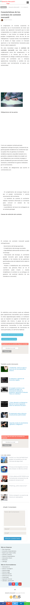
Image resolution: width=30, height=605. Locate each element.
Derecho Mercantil (10, 593)
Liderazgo (4, 561)
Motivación (4, 559)
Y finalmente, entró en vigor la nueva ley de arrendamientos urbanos (17, 369)
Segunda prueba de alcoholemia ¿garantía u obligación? (18, 423)
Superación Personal (7, 579)
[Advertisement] (15, 78)
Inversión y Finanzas (7, 554)
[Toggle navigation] (27, 2)
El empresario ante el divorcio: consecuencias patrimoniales (18, 414)
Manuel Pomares (8, 19)
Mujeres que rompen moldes (9, 552)
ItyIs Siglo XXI (7, 601)
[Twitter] (16, 584)
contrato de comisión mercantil (12, 334)
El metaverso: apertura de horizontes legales (16, 379)
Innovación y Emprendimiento (9, 551)
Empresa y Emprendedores (8, 556)
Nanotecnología (6, 570)
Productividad (5, 577)
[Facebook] (10, 584)
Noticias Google (6, 572)
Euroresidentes (16, 601)
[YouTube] (19, 584)
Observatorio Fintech (7, 558)
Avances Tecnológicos (7, 568)
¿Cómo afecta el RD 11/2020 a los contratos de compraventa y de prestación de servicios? (19, 478)
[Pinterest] (13, 584)
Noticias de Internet (7, 573)
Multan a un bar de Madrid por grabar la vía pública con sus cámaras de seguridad (18, 459)
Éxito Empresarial (6, 549)
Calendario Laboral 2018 (8, 580)
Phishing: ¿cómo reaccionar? (18, 485)
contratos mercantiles (9, 339)
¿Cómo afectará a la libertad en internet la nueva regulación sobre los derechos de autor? (18, 404)
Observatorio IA (6, 567)
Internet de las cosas (7, 575)
